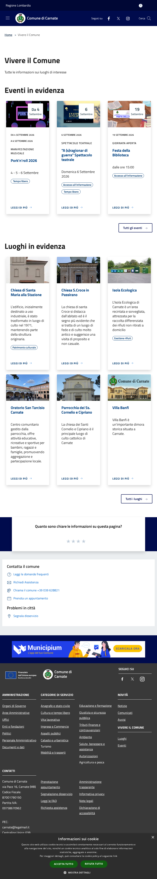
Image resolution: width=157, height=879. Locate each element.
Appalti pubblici (51, 733)
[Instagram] (126, 18)
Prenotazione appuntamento (50, 784)
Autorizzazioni (88, 756)
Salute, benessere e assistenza (92, 747)
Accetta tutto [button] (63, 864)
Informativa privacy (92, 794)
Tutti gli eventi (133, 228)
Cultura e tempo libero (55, 712)
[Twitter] (117, 18)
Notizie (122, 706)
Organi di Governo (14, 706)
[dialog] (78, 856)
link (115, 856)
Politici (6, 733)
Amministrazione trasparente (90, 784)
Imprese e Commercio (55, 726)
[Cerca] (149, 18)
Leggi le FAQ (49, 801)
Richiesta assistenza (54, 807)
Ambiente (85, 737)
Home (8, 34)
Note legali (86, 801)
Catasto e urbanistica (54, 740)
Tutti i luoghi (134, 499)
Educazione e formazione (95, 705)
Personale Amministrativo (19, 740)
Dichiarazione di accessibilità (89, 810)
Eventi (122, 745)
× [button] (152, 837)
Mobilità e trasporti (53, 752)
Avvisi (122, 719)
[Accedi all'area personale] (140, 5)
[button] (78, 872)
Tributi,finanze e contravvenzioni (89, 727)
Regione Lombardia (18, 5)
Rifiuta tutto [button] (94, 863)
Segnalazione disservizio (56, 794)
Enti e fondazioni (13, 726)
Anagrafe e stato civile (55, 706)
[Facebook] (107, 18)
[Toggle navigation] (7, 18)
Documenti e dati (13, 747)
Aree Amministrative (15, 712)
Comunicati (125, 712)
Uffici (5, 719)
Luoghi (122, 738)
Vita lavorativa (50, 719)
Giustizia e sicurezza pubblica (92, 715)
